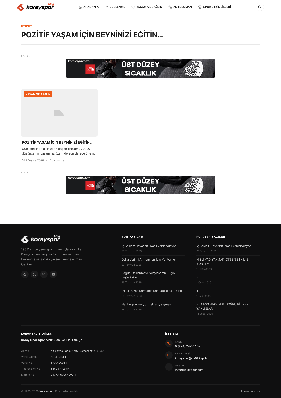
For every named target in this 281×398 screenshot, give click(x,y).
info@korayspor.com (189, 369)
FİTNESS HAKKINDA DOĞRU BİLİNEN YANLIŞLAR (222, 306)
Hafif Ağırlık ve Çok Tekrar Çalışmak (146, 304)
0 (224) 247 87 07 (187, 346)
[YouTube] (53, 274)
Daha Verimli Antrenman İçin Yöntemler (149, 259)
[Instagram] (44, 274)
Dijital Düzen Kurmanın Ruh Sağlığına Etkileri (152, 291)
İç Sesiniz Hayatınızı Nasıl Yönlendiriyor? (149, 246)
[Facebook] (25, 274)
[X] (34, 274)
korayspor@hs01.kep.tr (191, 358)
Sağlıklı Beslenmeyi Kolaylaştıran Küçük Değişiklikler (148, 275)
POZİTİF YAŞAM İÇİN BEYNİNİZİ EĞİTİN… (57, 142)
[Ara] (260, 7)
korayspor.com (250, 391)
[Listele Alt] (140, 185)
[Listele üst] (140, 68)
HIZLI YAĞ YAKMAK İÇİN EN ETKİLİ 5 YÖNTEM (222, 261)
